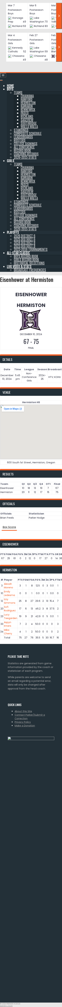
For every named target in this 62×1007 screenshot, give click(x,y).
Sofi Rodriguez (10, 608)
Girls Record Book (26, 260)
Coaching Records (26, 154)
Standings (21, 130)
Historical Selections (29, 263)
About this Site (23, 711)
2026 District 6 (24, 236)
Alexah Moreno (8, 585)
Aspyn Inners (7, 624)
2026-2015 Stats (25, 157)
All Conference (24, 147)
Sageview (27, 120)
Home (10, 86)
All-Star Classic (18, 253)
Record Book (22, 151)
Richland (27, 116)
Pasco (25, 113)
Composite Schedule (28, 133)
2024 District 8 (24, 243)
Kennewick (28, 110)
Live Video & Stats (19, 266)
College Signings (25, 144)
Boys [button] (10, 89)
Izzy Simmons (9, 601)
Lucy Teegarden (10, 616)
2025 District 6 (24, 239)
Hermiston (28, 103)
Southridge (29, 123)
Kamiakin (27, 106)
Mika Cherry (8, 631)
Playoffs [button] (13, 232)
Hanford (26, 99)
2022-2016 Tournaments (31, 249)
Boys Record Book (26, 256)
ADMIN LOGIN (6, 1006)
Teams (18, 93)
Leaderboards (23, 137)
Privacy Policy (23, 722)
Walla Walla (29, 127)
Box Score (9, 527)
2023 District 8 (24, 246)
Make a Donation (25, 725)
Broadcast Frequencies (30, 270)
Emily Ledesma (9, 593)
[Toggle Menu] (1, 80)
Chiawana (27, 96)
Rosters (19, 140)
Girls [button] (10, 161)
